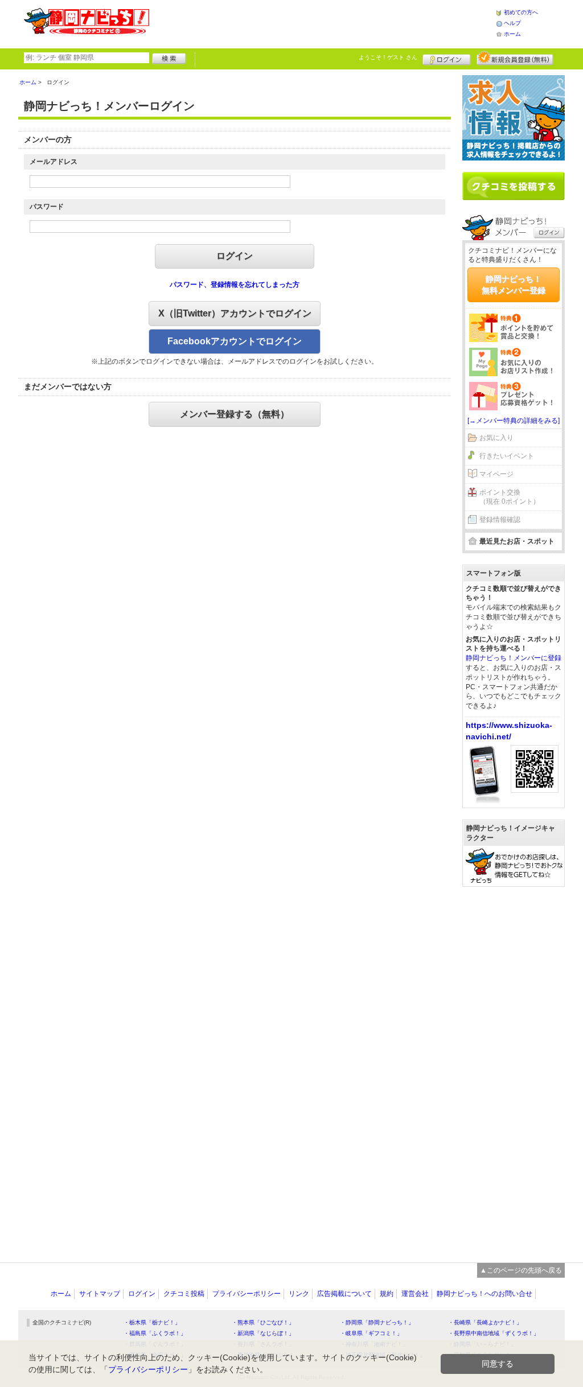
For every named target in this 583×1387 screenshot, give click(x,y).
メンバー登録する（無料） (234, 414)
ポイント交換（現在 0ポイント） (509, 497)
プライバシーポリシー (246, 1294)
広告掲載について (344, 1294)
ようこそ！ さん (388, 57)
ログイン (446, 58)
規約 (386, 1294)
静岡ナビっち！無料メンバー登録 (513, 284)
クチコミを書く (513, 186)
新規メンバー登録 (515, 58)
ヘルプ (512, 23)
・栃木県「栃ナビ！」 (152, 1322)
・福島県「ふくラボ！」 (155, 1333)
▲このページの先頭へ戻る (521, 1270)
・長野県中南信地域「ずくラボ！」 (493, 1333)
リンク (299, 1294)
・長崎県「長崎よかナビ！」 (485, 1322)
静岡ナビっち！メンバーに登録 (513, 658)
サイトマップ (99, 1294)
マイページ (496, 474)
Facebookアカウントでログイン (234, 341)
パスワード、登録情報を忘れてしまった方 (234, 285)
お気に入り (496, 438)
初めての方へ (521, 12)
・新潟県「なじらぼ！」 (263, 1333)
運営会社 (415, 1294)
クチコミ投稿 (183, 1294)
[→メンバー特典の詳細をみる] (513, 421)
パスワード (47, 207)
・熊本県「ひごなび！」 (263, 1322)
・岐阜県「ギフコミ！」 (371, 1333)
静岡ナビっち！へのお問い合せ (484, 1294)
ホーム (512, 34)
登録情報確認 (499, 520)
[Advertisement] (322, 23)
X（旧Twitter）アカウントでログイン (234, 313)
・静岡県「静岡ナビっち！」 (377, 1322)
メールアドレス (53, 162)
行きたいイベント (506, 456)
